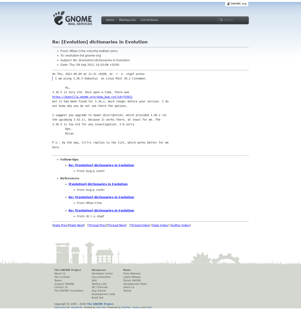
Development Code (103, 294)
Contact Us (61, 287)
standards (76, 307)
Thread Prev (97, 225)
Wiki (94, 280)
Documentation (101, 277)
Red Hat (101, 307)
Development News (135, 284)
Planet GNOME (132, 280)
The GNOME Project (67, 270)
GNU (149, 307)
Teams (58, 280)
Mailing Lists (127, 19)
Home (110, 19)
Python (137, 307)
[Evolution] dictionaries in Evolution (98, 184)
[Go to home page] (78, 26)
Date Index (160, 225)
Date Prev (60, 225)
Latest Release (132, 277)
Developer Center (102, 273)
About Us (60, 273)
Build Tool (97, 297)
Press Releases (132, 273)
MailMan (126, 307)
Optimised (60, 307)
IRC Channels (100, 287)
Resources (99, 270)
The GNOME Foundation (69, 290)
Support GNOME (64, 284)
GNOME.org (239, 3)
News (127, 270)
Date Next (76, 225)
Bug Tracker (99, 290)
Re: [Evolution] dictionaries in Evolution (101, 165)
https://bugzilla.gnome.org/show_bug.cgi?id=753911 (92, 96)
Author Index (180, 225)
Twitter (127, 290)
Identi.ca (128, 287)
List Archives (149, 19)
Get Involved (62, 277)
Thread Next (117, 225)
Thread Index (139, 225)
